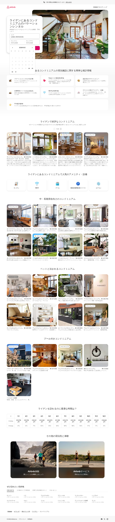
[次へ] (60, 129)
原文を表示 (69, 2)
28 (29, 68)
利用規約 (30, 519)
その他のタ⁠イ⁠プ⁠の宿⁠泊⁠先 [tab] (23, 490)
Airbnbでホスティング (100, 7)
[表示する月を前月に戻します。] (12, 47)
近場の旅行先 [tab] (10, 490)
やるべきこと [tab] (53, 490)
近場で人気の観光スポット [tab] (40, 490)
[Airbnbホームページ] (11, 7)
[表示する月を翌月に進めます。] (32, 47)
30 (12, 72)
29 (32, 68)
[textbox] (17, 43)
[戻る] (54, 129)
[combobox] (24, 37)
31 (15, 72)
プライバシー (22, 519)
